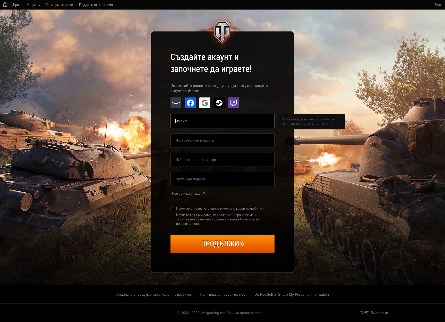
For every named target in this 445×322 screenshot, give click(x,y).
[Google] (204, 102)
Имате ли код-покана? (187, 193)
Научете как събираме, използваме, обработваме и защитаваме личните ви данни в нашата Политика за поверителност (217, 219)
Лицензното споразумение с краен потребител (227, 208)
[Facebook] (190, 102)
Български (379, 313)
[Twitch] (233, 102)
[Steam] (219, 102)
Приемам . (220, 208)
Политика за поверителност (223, 294)
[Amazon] (175, 102)
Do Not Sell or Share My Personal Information (291, 294)
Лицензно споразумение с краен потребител (154, 294)
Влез (438, 5)
